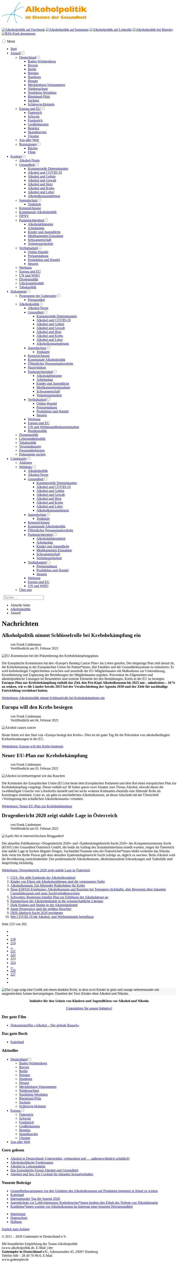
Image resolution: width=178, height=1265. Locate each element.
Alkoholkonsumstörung (44, 196)
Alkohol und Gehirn (42, 176)
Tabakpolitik (27, 287)
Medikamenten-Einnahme (45, 236)
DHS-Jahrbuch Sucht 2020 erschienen (36, 913)
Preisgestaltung (38, 256)
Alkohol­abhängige (49, 376)
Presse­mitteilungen (32, 450)
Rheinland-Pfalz (39, 96)
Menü (11, 41)
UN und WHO (29, 275)
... (11, 947)
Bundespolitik (37, 431)
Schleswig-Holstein (41, 104)
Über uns (25, 590)
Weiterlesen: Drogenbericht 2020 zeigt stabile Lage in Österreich (46, 870)
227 (13, 974)
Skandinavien (37, 132)
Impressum (17, 1214)
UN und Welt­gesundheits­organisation (53, 427)
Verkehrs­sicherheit (49, 395)
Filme (32, 152)
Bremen (33, 73)
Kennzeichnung (30, 208)
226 (13, 970)
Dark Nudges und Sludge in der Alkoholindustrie (44, 905)
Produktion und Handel (44, 260)
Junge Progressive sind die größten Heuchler (40, 909)
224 (13, 963)
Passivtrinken (37, 367)
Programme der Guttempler (37, 296)
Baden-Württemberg (42, 61)
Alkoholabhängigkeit (50, 538)
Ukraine (33, 136)
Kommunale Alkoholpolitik (38, 212)
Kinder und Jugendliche (44, 232)
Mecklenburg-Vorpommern (46, 85)
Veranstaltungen (30, 446)
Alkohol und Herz (40, 184)
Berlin (32, 69)
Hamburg (34, 77)
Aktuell (15, 53)
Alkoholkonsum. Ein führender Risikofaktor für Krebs (47, 885)
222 (13, 955)
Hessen (33, 81)
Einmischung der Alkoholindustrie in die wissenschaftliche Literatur (56, 901)
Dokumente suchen (32, 454)
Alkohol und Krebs (41, 188)
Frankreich (35, 120)
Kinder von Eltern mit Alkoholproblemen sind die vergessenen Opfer (57, 881)
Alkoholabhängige (40, 224)
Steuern (33, 264)
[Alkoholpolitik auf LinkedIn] (110, 29)
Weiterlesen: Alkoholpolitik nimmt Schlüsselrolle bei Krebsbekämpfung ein (53, 698)
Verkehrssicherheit (40, 244)
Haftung (16, 1222)
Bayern (33, 65)
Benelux (33, 128)
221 (13, 951)
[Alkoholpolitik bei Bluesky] (152, 29)
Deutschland (27, 57)
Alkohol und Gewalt (42, 180)
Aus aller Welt (29, 140)
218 (13, 939)
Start (13, 49)
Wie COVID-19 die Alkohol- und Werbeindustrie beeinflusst (52, 917)
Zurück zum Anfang (16, 1229)
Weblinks (25, 467)
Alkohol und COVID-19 (45, 172)
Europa (15, 1110)
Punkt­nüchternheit (40, 372)
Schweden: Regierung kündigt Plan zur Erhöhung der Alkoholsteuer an (59, 897)
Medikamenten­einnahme (53, 387)
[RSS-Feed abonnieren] (18, 33)
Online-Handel (38, 252)
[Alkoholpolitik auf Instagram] (67, 29)
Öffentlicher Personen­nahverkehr (50, 363)
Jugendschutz (28, 200)
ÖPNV (24, 216)
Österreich (35, 112)
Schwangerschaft (39, 240)
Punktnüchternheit (31, 220)
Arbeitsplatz (36, 228)
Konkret (16, 156)
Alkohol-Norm (29, 160)
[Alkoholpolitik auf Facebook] (23, 29)
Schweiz (34, 116)
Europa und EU (30, 109)
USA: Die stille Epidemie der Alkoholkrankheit (42, 877)
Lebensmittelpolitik (32, 438)
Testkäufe (34, 204)
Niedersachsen (38, 89)
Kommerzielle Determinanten (48, 168)
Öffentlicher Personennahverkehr (50, 530)
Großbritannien (38, 124)
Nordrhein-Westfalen (42, 92)
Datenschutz (18, 1218)
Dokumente (18, 291)
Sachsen (33, 100)
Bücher (33, 148)
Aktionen (25, 462)
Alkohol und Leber (41, 192)
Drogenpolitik (28, 279)
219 (13, 943)
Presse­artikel (36, 300)
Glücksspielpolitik (31, 283)
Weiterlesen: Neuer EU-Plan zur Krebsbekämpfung (37, 806)
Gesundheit (27, 165)
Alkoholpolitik (29, 304)
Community (18, 458)
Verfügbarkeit (28, 248)
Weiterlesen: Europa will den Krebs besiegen (32, 746)
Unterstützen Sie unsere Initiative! (89, 1008)
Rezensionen (28, 144)
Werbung (25, 267)
